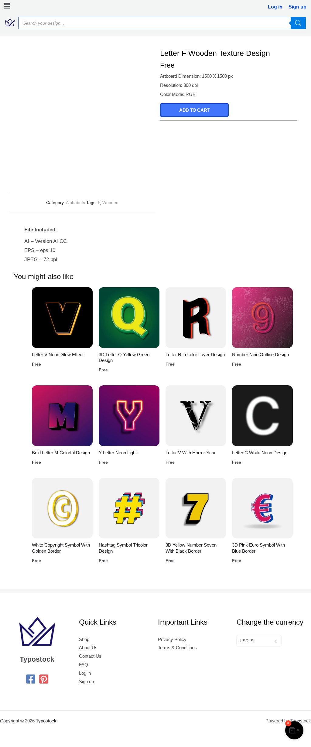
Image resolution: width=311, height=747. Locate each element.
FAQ (83, 664)
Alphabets (75, 202)
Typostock (46, 720)
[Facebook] (30, 679)
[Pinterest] (43, 679)
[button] (7, 6)
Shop (84, 639)
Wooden (110, 202)
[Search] (298, 23)
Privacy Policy (172, 639)
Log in (275, 6)
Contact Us (90, 656)
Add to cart (194, 110)
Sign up (297, 6)
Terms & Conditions (177, 647)
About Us (88, 647)
